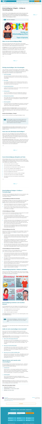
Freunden (5, 250)
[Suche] (28, 1)
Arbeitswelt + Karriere (6, 6)
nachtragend (4, 49)
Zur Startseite (21, 403)
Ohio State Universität (19, 71)
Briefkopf (3, 202)
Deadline (15, 232)
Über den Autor (6, 397)
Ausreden (5, 87)
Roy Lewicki (11, 71)
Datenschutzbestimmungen (13, 414)
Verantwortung (14, 45)
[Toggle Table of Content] (15, 20)
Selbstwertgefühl (6, 377)
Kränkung (19, 92)
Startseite (3, 6)
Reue (3, 45)
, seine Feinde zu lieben (9, 390)
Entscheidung (17, 340)
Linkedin (12, 400)
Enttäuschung (7, 313)
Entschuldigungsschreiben (14, 195)
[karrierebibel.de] (4, 1)
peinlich (10, 171)
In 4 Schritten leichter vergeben (11, 388)
